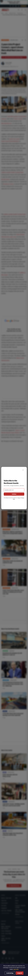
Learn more (16, 969)
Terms (19, 497)
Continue (14, 494)
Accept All (19, 973)
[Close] (23, 470)
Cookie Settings (9, 973)
